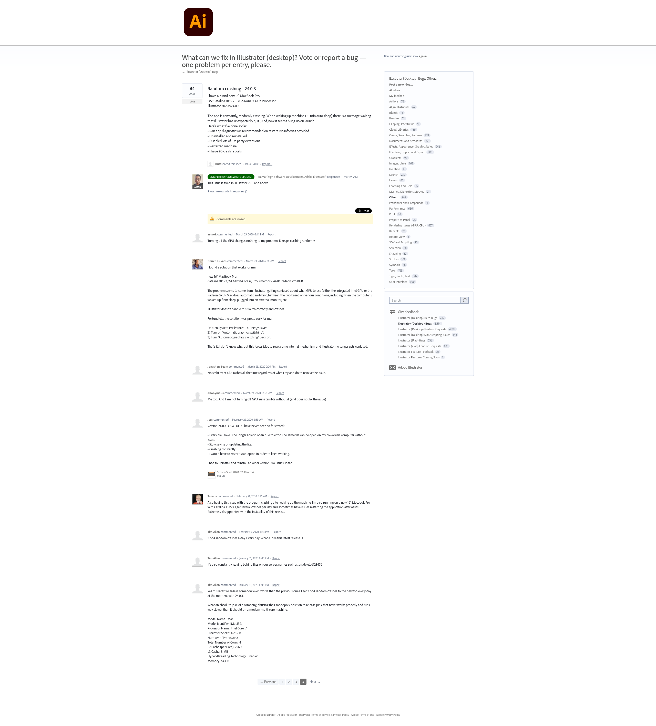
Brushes (394, 118)
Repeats (394, 231)
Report (271, 234)
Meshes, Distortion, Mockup (406, 191)
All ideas (394, 90)
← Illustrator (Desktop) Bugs (200, 72)
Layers (393, 180)
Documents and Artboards (405, 141)
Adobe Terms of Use (362, 715)
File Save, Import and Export (407, 152)
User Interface (398, 282)
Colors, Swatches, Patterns (405, 135)
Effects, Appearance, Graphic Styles (411, 146)
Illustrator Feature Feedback (416, 352)
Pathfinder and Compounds (406, 203)
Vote (192, 101)
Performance (397, 208)
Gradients (395, 158)
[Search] (464, 300)
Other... (432, 78)
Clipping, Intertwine (401, 124)
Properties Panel (399, 220)
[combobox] (426, 300)
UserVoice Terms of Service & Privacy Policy (324, 715)
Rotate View (397, 236)
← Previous (268, 681)
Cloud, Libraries (399, 129)
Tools (392, 270)
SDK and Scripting (400, 242)
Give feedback (408, 311)
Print (392, 214)
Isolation (394, 169)
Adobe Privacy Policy (388, 715)
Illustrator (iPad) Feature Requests (420, 346)
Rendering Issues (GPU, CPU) (407, 225)
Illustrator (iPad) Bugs (412, 340)
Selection (395, 248)
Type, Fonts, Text (399, 276)
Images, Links (397, 163)
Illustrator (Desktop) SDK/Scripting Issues (424, 335)
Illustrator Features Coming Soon (419, 357)
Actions (393, 101)
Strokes (394, 259)
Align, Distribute (399, 107)
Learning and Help (400, 186)
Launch (393, 175)
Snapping (395, 253)
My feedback (397, 96)
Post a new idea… (401, 84)
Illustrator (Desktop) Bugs (407, 78)
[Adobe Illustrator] (198, 22)
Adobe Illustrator (410, 367)
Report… (267, 164)
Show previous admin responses (228, 191)
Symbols (394, 265)
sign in (423, 56)
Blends (393, 113)
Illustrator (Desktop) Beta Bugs (418, 318)
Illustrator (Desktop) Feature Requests (422, 329)
